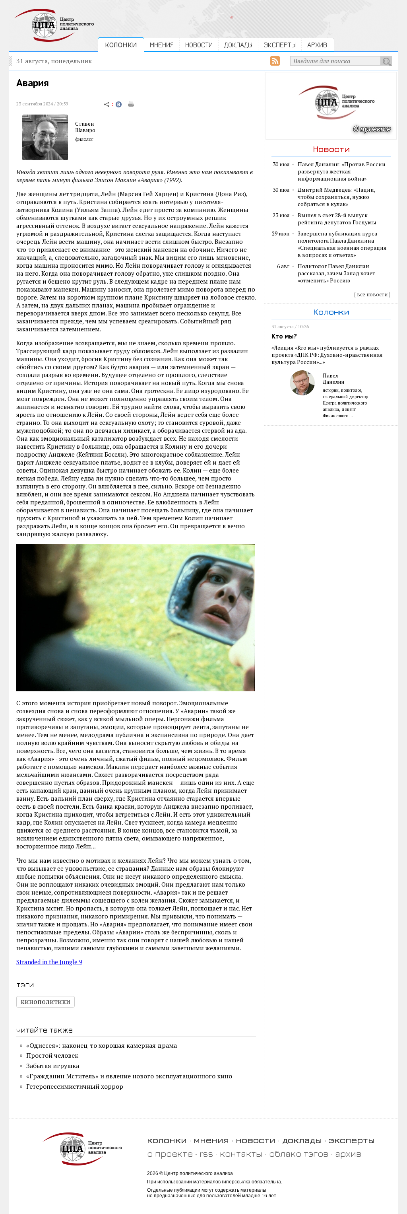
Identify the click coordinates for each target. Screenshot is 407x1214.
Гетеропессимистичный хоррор (74, 1086)
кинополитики (45, 1001)
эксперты (352, 1139)
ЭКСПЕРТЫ (280, 45)
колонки (167, 1139)
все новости (372, 294)
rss (206, 1153)
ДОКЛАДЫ (238, 45)
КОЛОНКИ (121, 45)
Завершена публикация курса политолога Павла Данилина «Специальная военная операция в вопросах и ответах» (342, 244)
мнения (211, 1139)
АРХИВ (317, 45)
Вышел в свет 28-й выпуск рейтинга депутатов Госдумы (337, 219)
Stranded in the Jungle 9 (49, 962)
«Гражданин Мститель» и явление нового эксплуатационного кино (129, 1076)
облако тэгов (298, 1153)
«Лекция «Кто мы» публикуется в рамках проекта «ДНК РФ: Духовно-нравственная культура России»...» (327, 355)
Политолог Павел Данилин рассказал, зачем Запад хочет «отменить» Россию (336, 273)
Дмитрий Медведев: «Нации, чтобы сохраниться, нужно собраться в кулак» (336, 197)
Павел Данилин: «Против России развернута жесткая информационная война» (342, 171)
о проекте (170, 1153)
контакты (241, 1153)
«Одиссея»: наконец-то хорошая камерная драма (101, 1045)
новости (255, 1139)
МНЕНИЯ (162, 45)
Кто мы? (284, 336)
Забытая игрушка (52, 1065)
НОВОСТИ (199, 45)
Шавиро (85, 130)
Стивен (84, 123)
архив (348, 1153)
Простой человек (52, 1055)
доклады (302, 1139)
